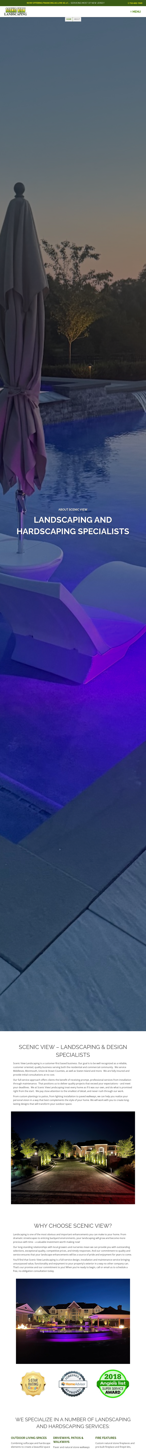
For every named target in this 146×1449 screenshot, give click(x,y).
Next (135, 1384)
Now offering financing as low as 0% (47, 3)
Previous (11, 1384)
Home (68, 19)
